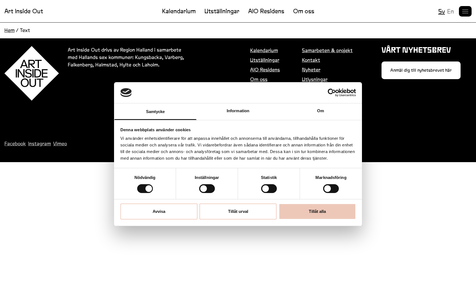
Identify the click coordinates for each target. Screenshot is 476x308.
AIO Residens (266, 11)
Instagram (39, 143)
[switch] (207, 188)
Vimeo (60, 143)
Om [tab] (320, 110)
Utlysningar (315, 79)
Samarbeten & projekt (327, 50)
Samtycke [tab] (155, 111)
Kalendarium (179, 11)
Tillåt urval (238, 211)
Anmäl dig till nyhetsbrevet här (421, 70)
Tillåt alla (317, 211)
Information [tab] (238, 110)
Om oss (303, 11)
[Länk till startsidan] (31, 73)
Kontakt (311, 60)
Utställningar (221, 11)
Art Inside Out (23, 11)
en (450, 11)
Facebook (15, 143)
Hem (9, 30)
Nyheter (311, 70)
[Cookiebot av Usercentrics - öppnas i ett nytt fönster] (332, 93)
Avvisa (159, 211)
